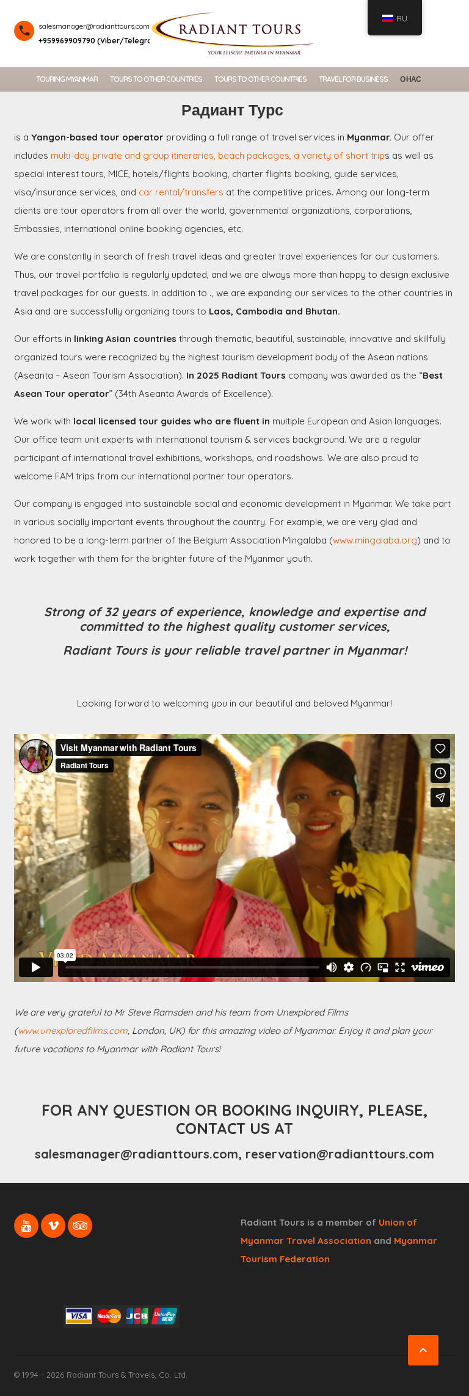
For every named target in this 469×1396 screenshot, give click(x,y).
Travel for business (353, 79)
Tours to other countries (156, 79)
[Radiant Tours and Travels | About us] (234, 32)
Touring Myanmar (67, 79)
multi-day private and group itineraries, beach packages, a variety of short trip (218, 155)
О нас (410, 79)
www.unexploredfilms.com (73, 1030)
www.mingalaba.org (375, 540)
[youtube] (26, 1225)
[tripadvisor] (80, 1225)
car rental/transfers (181, 192)
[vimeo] (53, 1225)
